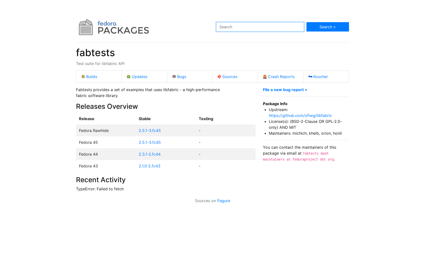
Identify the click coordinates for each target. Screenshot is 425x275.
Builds (91, 76)
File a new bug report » (285, 89)
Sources (229, 76)
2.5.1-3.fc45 (150, 130)
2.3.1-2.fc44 (150, 154)
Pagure (223, 200)
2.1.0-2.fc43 (149, 165)
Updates (139, 76)
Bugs (181, 76)
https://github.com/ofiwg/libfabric (300, 115)
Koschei (320, 76)
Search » (327, 26)
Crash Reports (281, 76)
